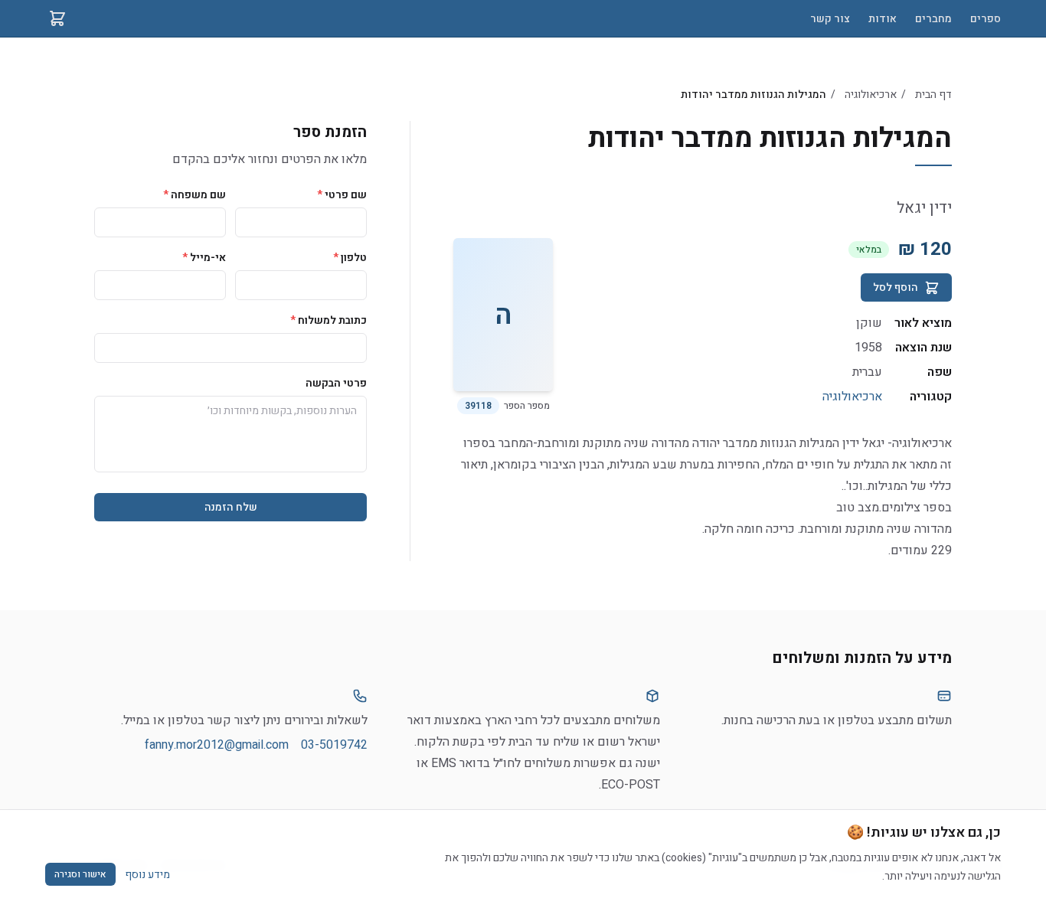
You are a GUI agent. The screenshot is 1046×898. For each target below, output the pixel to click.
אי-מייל (204, 258)
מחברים (933, 19)
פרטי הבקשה (336, 383)
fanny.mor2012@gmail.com (217, 745)
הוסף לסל (895, 287)
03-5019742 (334, 745)
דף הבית (933, 95)
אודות (882, 19)
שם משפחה (194, 195)
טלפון (350, 258)
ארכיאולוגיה (871, 95)
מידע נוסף (147, 875)
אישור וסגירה (80, 874)
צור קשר (830, 19)
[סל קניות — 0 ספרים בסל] (57, 18)
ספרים (985, 19)
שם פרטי (342, 195)
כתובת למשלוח (328, 320)
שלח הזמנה (230, 507)
